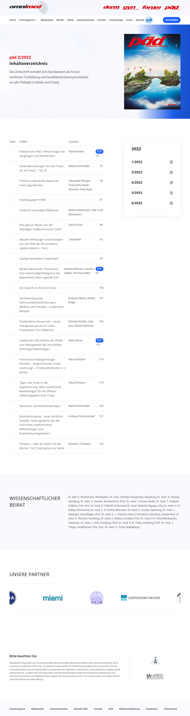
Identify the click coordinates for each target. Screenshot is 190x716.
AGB (110, 709)
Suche (129, 20)
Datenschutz (170, 709)
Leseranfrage (116, 20)
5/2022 (137, 193)
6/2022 (137, 203)
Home (13, 20)
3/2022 (137, 172)
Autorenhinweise (85, 20)
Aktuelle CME (81, 709)
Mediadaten (47, 20)
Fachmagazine (27, 20)
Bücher (60, 20)
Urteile (70, 20)
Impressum (152, 709)
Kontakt (102, 20)
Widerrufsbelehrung (129, 709)
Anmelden (172, 19)
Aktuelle (140, 20)
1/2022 (137, 162)
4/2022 (137, 182)
